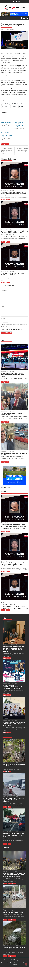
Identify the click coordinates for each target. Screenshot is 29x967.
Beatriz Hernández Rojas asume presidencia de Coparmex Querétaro (7, 122)
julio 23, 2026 (7, 720)
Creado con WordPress (7, 963)
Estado (2, 143)
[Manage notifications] (26, 964)
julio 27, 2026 (7, 683)
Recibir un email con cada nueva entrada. (12, 329)
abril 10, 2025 (7, 871)
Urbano (9, 771)
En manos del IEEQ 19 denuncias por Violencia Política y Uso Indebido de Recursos (7, 151)
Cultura (4, 658)
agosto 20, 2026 (7, 796)
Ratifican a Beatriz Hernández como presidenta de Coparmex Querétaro (6, 135)
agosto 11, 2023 (7, 945)
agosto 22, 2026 (5, 190)
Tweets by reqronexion (7, 487)
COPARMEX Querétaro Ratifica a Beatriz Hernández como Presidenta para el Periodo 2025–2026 (19, 124)
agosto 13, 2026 (7, 831)
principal (6, 143)
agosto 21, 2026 (5, 371)
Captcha (3, 318)
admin (12, 29)
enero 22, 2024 (7, 909)
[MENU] (27, 18)
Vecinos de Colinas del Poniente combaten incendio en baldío (22, 150)
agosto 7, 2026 (7, 644)
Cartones (5, 883)
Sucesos (7, 199)
